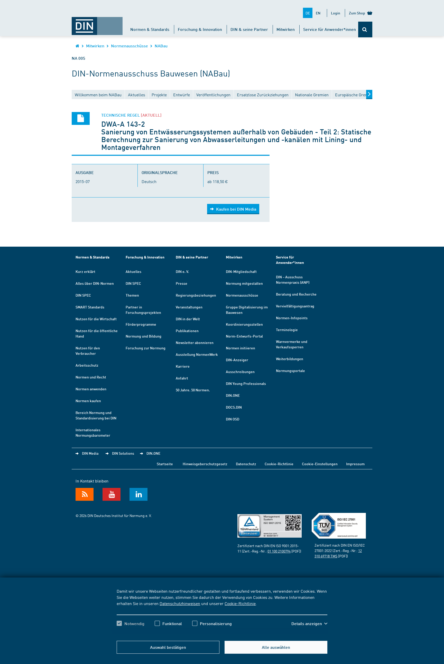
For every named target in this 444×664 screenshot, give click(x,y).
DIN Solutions (123, 453)
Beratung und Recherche (296, 294)
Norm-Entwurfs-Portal (244, 336)
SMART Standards (90, 307)
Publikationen (187, 330)
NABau (161, 45)
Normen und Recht (91, 377)
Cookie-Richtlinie (240, 603)
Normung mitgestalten (244, 283)
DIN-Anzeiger (237, 359)
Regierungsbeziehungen (196, 295)
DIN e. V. (182, 271)
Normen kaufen (88, 400)
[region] (222, 612)
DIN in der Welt (188, 318)
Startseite (165, 463)
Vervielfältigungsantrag (295, 306)
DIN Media (90, 453)
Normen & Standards (149, 29)
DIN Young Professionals (246, 383)
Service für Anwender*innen (329, 29)
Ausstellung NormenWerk (197, 354)
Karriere (183, 366)
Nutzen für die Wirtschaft (96, 318)
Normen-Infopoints (292, 317)
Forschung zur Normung (145, 348)
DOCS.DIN (234, 407)
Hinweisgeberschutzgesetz (205, 463)
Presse (181, 283)
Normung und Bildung (143, 336)
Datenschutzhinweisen (180, 603)
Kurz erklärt (85, 271)
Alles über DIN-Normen (95, 283)
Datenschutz (246, 463)
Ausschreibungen (240, 371)
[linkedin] (138, 494)
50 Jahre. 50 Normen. (193, 389)
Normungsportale (290, 370)
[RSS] (85, 494)
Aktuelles (133, 271)
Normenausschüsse (129, 45)
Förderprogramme (141, 324)
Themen (132, 295)
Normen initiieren (240, 348)
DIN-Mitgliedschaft (241, 271)
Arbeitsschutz (87, 365)
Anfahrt (182, 378)
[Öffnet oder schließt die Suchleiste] (365, 29)
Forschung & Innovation (200, 29)
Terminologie (287, 329)
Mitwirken (285, 29)
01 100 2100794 (279, 551)
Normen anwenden (91, 388)
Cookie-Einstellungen (320, 463)
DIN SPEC (83, 295)
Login (335, 13)
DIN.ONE (233, 395)
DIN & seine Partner (249, 29)
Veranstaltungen (189, 307)
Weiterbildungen (289, 358)
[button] (309, 623)
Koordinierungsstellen (244, 324)
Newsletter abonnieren (195, 342)
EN (318, 13)
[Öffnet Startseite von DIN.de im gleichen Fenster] (97, 23)
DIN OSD (232, 419)
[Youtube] (112, 494)
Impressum (355, 463)
